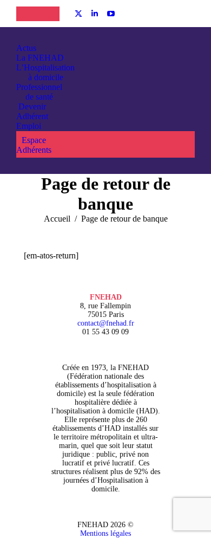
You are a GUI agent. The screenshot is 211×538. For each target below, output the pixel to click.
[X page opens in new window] (78, 14)
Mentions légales (105, 533)
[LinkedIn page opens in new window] (95, 14)
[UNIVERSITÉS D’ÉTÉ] (27, 14)
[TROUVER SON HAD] (49, 14)
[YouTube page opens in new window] (111, 14)
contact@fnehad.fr (105, 323)
